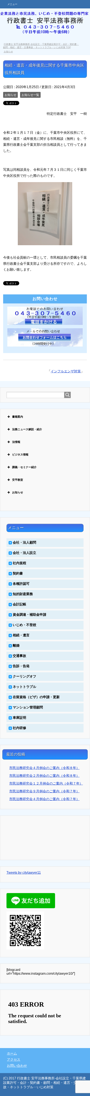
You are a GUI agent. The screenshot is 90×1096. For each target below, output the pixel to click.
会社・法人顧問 (24, 542)
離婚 (16, 645)
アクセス (13, 1059)
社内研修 (19, 728)
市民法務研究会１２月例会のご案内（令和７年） (46, 783)
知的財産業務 (23, 594)
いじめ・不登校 (24, 625)
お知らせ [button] (17, 492)
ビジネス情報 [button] (20, 454)
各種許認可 (21, 583)
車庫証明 (19, 717)
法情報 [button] (16, 441)
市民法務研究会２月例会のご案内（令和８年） (44, 775)
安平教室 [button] (17, 479)
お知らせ (10, 95)
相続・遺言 (21, 635)
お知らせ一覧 (30, 95)
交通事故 (19, 656)
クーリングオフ (24, 676)
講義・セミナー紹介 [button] (24, 467)
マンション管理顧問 (28, 707)
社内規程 (19, 563)
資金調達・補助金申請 (29, 614)
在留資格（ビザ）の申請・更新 (36, 697)
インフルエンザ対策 (66, 371)
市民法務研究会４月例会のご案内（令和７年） (44, 799)
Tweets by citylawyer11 (23, 872)
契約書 (18, 573)
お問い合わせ (17, 1065)
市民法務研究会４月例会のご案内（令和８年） (44, 768)
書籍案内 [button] (17, 416)
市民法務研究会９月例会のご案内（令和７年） (44, 791)
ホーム (12, 1053)
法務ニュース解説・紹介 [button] (27, 429)
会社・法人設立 (24, 553)
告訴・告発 (21, 666)
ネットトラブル (24, 686)
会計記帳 (19, 604)
